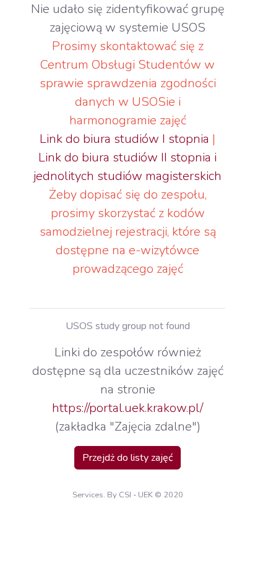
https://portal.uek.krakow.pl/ (127, 408)
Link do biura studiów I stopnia (124, 139)
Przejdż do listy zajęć (127, 458)
